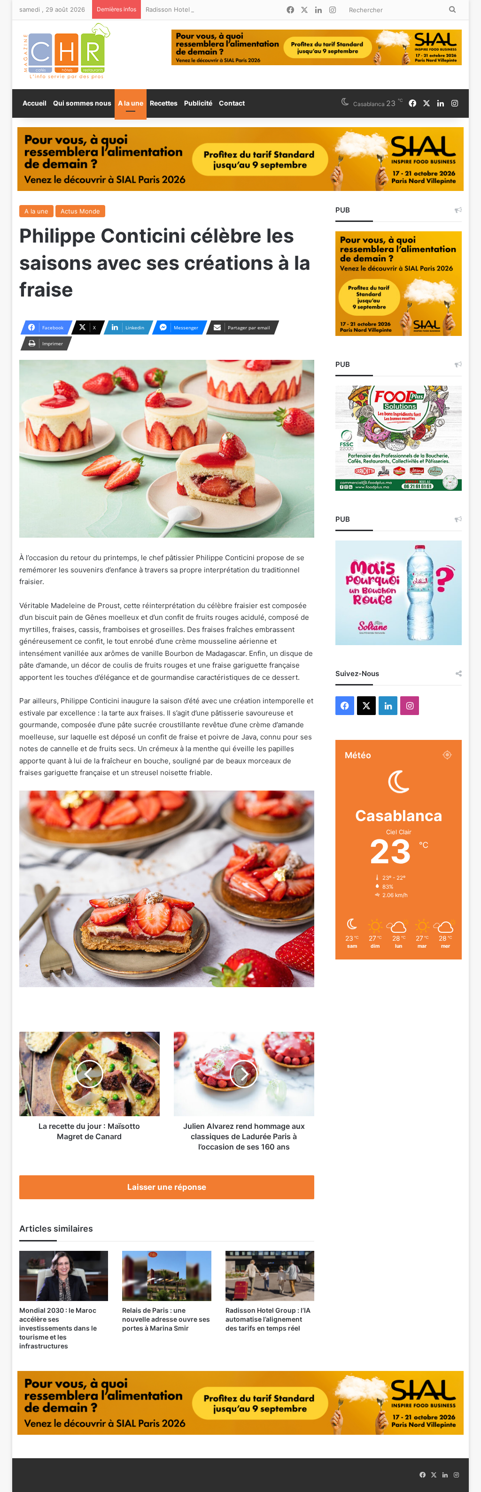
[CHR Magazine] (66, 54)
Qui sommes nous (82, 103)
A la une (130, 103)
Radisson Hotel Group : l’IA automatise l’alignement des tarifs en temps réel (256, 9)
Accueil (35, 103)
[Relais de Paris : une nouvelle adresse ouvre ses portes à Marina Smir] (166, 1276)
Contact (232, 103)
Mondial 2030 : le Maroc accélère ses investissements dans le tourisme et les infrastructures (58, 1328)
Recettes (164, 103)
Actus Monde (80, 211)
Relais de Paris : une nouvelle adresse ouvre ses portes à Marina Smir (166, 1319)
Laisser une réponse (166, 1187)
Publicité (198, 103)
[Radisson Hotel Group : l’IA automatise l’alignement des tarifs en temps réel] (270, 1276)
